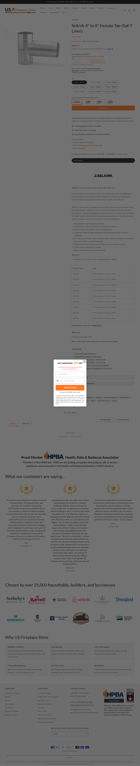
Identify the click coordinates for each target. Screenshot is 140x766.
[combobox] (59, 380)
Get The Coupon (70, 387)
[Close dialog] (84, 361)
